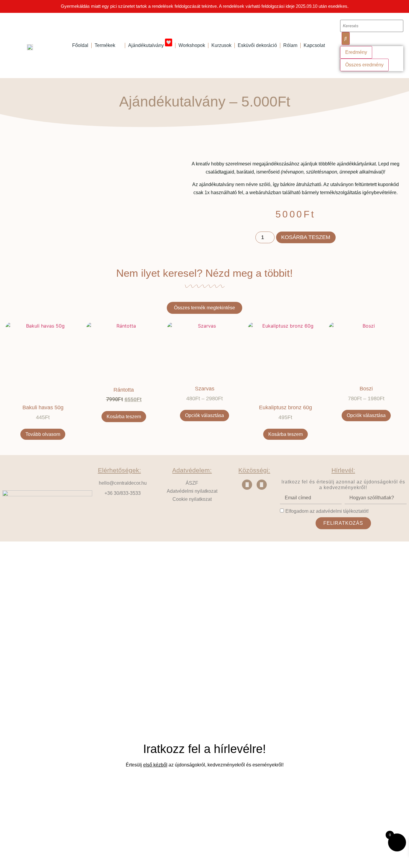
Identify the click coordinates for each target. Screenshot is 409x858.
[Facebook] (247, 485)
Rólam (290, 45)
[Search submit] (346, 38)
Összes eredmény (364, 64)
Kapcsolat (314, 45)
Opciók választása (204, 415)
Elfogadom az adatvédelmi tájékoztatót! (327, 510)
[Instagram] (262, 485)
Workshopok (191, 45)
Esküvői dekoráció (257, 45)
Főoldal (80, 45)
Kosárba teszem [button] (124, 416)
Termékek (105, 45)
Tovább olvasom (42, 434)
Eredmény (356, 52)
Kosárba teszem (305, 237)
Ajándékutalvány (149, 44)
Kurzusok (221, 45)
